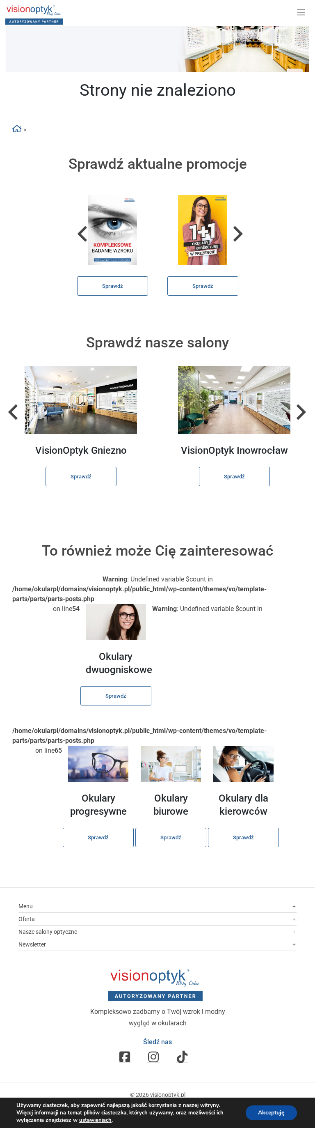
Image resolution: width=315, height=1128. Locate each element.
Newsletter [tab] (32, 944)
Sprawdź (112, 286)
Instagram (153, 1056)
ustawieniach (95, 1120)
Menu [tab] (25, 906)
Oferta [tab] (26, 919)
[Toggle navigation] (301, 12)
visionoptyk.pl (167, 1094)
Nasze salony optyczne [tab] (47, 931)
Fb (125, 1056)
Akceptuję (271, 1113)
